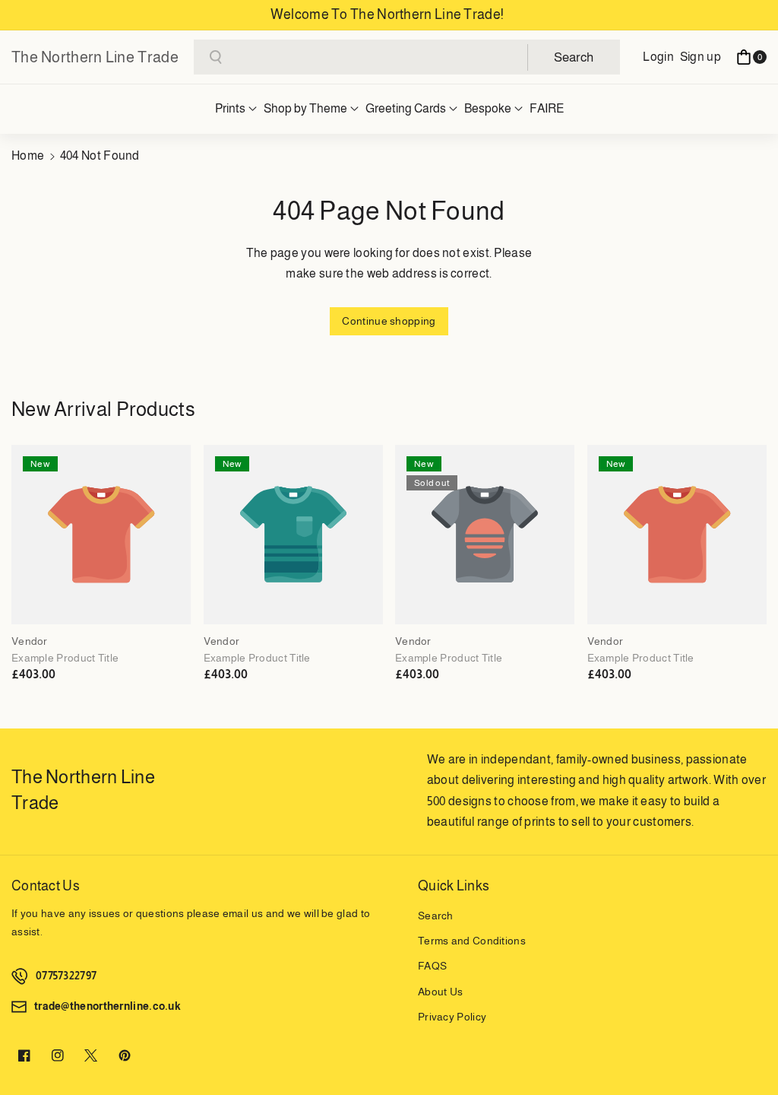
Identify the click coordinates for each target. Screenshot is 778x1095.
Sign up (700, 56)
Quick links (453, 885)
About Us (440, 992)
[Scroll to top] (745, 1047)
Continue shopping (388, 321)
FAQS (432, 966)
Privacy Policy (452, 1017)
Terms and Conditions (472, 941)
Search (436, 915)
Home (27, 155)
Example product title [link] (65, 658)
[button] (751, 57)
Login (658, 56)
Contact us (45, 885)
